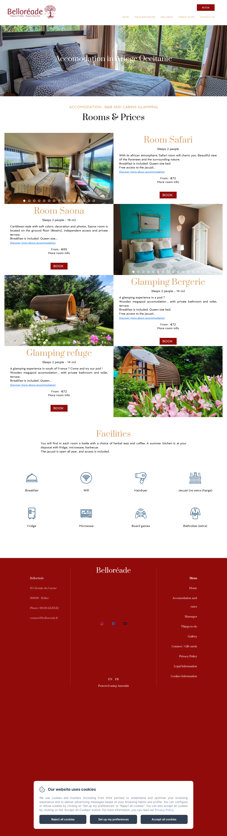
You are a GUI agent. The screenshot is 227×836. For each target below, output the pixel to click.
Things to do (186, 17)
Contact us (207, 17)
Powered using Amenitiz (113, 686)
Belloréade (113, 570)
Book (206, 7)
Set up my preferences (113, 819)
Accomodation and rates (184, 602)
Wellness (166, 17)
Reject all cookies (63, 819)
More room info (168, 182)
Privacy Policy (188, 656)
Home (125, 17)
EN (110, 679)
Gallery (192, 636)
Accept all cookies (164, 819)
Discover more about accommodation (142, 171)
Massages (191, 616)
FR (117, 679)
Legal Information (185, 666)
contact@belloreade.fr (44, 618)
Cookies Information (184, 676)
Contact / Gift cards (184, 646)
